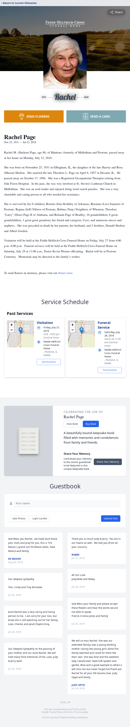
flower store (65, 273)
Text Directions (49, 361)
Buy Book (91, 423)
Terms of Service (74, 712)
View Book (72, 423)
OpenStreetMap (68, 717)
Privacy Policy (55, 712)
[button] (20, 330)
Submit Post (110, 518)
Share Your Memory (108, 461)
